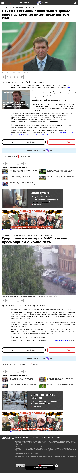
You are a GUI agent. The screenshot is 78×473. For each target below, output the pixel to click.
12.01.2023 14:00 (6, 7)
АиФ (57, 296)
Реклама (25, 437)
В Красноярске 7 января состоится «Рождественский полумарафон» (20, 177)
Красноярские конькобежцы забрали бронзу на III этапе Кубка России (23, 170)
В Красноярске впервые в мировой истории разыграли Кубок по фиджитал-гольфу (60, 170)
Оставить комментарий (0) (62, 142)
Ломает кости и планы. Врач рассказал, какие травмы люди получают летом (23, 385)
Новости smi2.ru (8, 229)
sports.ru (69, 87)
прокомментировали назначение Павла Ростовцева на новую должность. (42, 133)
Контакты (18, 437)
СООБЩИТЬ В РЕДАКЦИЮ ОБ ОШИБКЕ (50, 437)
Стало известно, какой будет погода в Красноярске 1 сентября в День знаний (21, 378)
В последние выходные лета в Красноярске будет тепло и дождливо (60, 378)
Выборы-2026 (34, 437)
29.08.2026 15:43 (6, 235)
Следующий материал (40, 467)
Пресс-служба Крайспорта (21, 72)
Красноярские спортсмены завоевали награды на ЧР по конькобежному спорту (22, 183)
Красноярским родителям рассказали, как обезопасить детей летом (60, 385)
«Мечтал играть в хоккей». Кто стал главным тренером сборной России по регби (60, 177)
